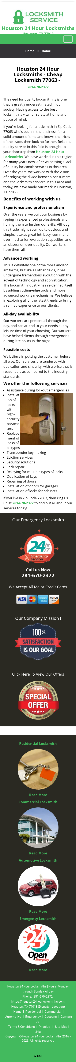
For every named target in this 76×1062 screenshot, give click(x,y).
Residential (33, 1011)
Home (29, 51)
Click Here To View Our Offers (38, 674)
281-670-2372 (38, 87)
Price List (45, 1026)
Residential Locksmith (38, 743)
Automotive (13, 1016)
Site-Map (61, 1026)
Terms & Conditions (21, 1026)
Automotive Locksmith (38, 860)
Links (38, 1031)
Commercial (53, 1011)
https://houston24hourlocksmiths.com (38, 1001)
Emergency (33, 1016)
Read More (38, 795)
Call (39, 1056)
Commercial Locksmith (38, 802)
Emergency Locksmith (38, 918)
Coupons (51, 1016)
